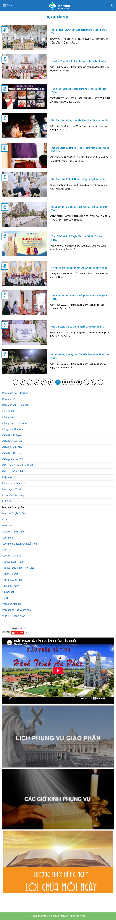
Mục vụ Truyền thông (14, 513)
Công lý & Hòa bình (13, 429)
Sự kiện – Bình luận (13, 531)
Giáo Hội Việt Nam (12, 447)
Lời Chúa (7, 501)
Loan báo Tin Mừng (13, 495)
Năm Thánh (8, 519)
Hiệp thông (8, 477)
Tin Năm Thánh (10, 585)
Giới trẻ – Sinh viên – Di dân (18, 465)
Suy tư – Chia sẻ (11, 555)
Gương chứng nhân (13, 471)
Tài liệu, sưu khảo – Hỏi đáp (18, 567)
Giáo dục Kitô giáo (12, 435)
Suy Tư (6, 549)
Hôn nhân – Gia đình (13, 483)
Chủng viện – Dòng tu (14, 423)
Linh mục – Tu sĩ (11, 489)
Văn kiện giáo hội (12, 603)
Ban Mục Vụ (9, 399)
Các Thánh (8, 411)
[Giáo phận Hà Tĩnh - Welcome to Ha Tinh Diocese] (58, 5)
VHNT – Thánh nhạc (13, 616)
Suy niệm (7, 537)
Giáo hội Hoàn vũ (12, 441)
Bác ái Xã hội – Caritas (15, 393)
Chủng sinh (8, 417)
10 (79, 382)
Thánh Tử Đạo (10, 573)
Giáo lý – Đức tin (11, 453)
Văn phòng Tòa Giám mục (17, 609)
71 (93, 382)
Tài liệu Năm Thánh (13, 561)
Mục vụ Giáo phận (13, 507)
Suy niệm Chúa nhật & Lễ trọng (19, 543)
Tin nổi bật (8, 592)
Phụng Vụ (7, 525)
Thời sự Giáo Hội (12, 579)
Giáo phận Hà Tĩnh (12, 459)
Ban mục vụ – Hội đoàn (15, 405)
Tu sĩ (5, 597)
